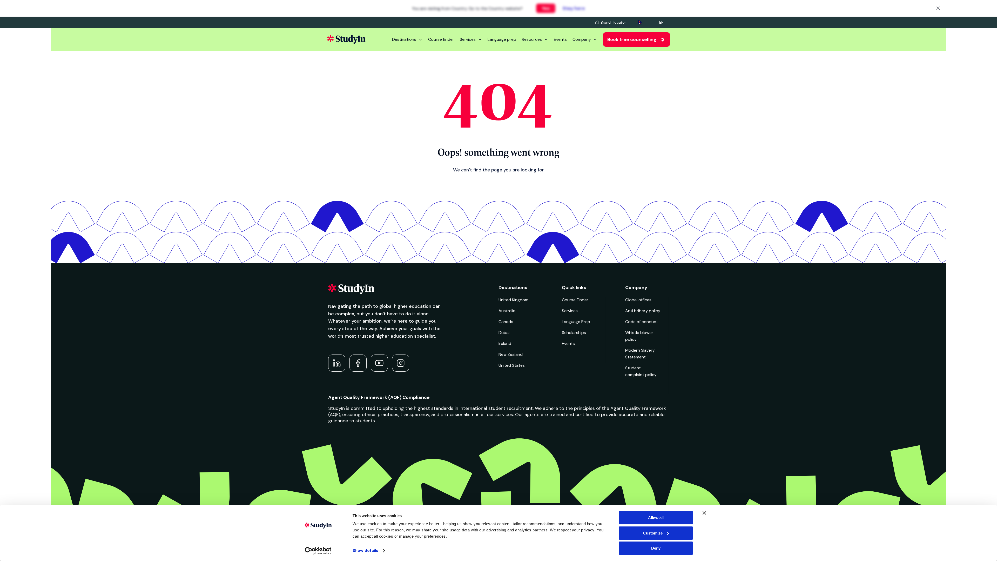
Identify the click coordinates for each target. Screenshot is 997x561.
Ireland (504, 343)
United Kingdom (513, 300)
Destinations (404, 39)
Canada (505, 321)
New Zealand (510, 354)
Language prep (502, 39)
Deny (656, 548)
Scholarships (574, 332)
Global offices (638, 300)
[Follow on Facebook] (358, 363)
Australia (506, 310)
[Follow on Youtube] (379, 363)
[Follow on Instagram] (400, 363)
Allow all (656, 518)
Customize (653, 533)
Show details (365, 550)
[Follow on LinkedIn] (336, 363)
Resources (532, 39)
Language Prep (576, 321)
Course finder (441, 39)
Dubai (503, 332)
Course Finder (575, 300)
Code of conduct (641, 321)
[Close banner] (704, 513)
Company (581, 39)
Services (468, 39)
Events (560, 39)
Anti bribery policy (642, 310)
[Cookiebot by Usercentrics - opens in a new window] (318, 551)
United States (511, 365)
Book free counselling (631, 39)
